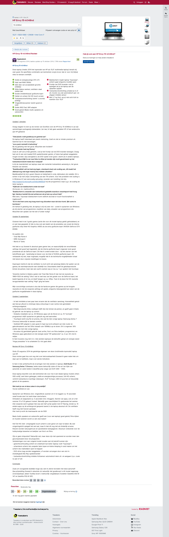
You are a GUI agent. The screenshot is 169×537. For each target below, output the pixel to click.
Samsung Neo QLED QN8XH (102, 522)
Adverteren (57, 519)
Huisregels (56, 525)
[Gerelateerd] (13, 17)
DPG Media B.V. (37, 520)
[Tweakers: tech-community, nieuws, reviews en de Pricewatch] (19, 2)
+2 (38, 480)
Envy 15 (26, 17)
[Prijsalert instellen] (79, 30)
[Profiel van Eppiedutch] (14, 60)
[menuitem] (134, 2)
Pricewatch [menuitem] (62, 2)
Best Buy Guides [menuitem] (48, 2)
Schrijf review (88, 62)
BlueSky (136, 519)
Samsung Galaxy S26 (99, 528)
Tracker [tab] (166, 9)
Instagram (137, 525)
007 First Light (97, 530)
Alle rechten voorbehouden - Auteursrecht (28, 522)
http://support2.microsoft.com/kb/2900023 (29, 182)
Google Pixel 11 (97, 525)
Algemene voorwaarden (61, 528)
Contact (55, 522)
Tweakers (16, 520)
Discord (136, 530)
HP (21, 17)
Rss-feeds (137, 528)
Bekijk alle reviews (21, 49)
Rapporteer (67, 61)
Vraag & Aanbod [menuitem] (74, 2)
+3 (42, 480)
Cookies (56, 533)
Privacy (55, 530)
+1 (78, 59)
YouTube (137, 522)
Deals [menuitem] (91, 2)
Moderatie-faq (26, 487)
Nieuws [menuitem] (30, 2)
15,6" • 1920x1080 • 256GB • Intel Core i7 (28, 35)
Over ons (63, 522)
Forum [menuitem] (84, 2)
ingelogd (39, 502)
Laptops (16, 17)
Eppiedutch (21, 59)
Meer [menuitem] (96, 2)
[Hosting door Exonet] (140, 509)
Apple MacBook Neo (99, 519)
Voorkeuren (64, 533)
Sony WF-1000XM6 (99, 533)
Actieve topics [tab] (166, 16)
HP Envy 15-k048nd (23, 20)
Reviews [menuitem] (38, 2)
